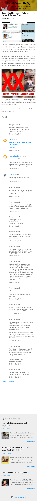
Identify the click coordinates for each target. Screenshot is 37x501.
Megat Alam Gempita (15, 156)
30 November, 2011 (15, 134)
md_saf (11, 139)
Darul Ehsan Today (18, 3)
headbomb (12, 174)
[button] (34, 13)
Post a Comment (8, 382)
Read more (31, 442)
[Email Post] (6, 118)
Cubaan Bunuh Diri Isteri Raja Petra (15, 472)
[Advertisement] (18, 397)
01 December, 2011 (15, 314)
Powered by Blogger (19, 497)
